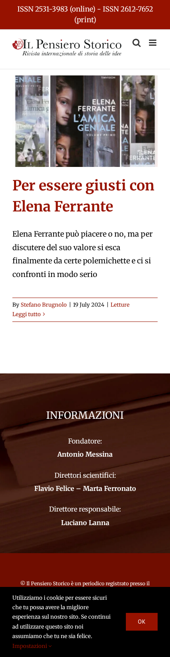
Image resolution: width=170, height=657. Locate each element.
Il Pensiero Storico (48, 583)
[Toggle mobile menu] (153, 42)
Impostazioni (30, 646)
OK (142, 621)
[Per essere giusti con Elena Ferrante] (85, 121)
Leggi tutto (26, 314)
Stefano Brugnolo (44, 304)
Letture (120, 304)
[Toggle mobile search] (136, 42)
